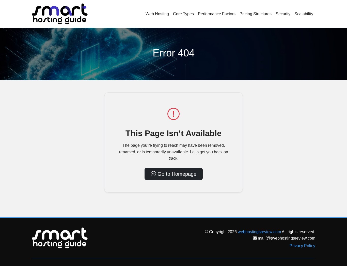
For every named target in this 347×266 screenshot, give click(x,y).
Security (283, 14)
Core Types (183, 14)
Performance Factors (216, 14)
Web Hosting (157, 14)
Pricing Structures (256, 14)
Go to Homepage (176, 174)
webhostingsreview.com (259, 232)
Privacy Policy (302, 246)
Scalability (303, 14)
